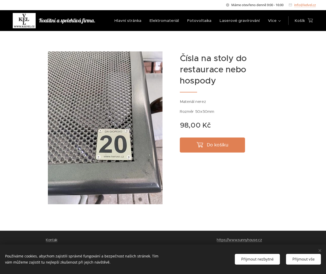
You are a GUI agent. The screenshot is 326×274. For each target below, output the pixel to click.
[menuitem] (129, 20)
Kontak (51, 240)
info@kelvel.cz (305, 5)
